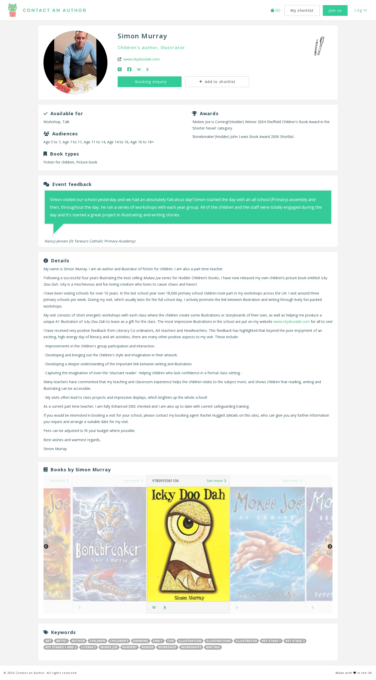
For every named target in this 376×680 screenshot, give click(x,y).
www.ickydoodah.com (141, 59)
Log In (361, 10)
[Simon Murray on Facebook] (129, 69)
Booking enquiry (150, 81)
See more (58, 480)
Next (330, 546)
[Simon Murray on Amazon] (148, 69)
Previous (46, 546)
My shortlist (302, 10)
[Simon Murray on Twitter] (120, 69)
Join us (335, 10)
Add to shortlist (219, 81)
